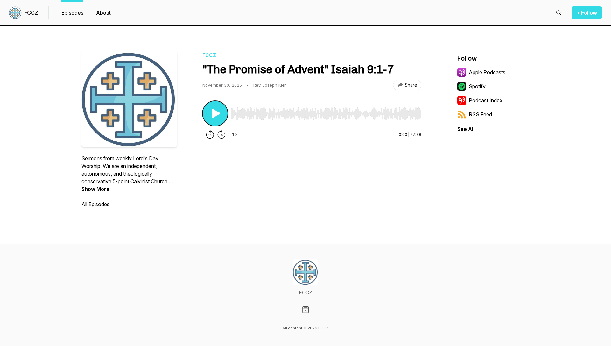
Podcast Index (485, 100)
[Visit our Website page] (305, 309)
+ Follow (587, 13)
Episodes (72, 13)
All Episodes (95, 204)
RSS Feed (480, 114)
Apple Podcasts (487, 72)
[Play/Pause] (215, 113)
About (103, 13)
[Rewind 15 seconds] (210, 134)
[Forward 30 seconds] (221, 134)
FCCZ (31, 13)
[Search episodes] (558, 13)
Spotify (477, 86)
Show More (95, 189)
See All (465, 129)
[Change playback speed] (234, 134)
